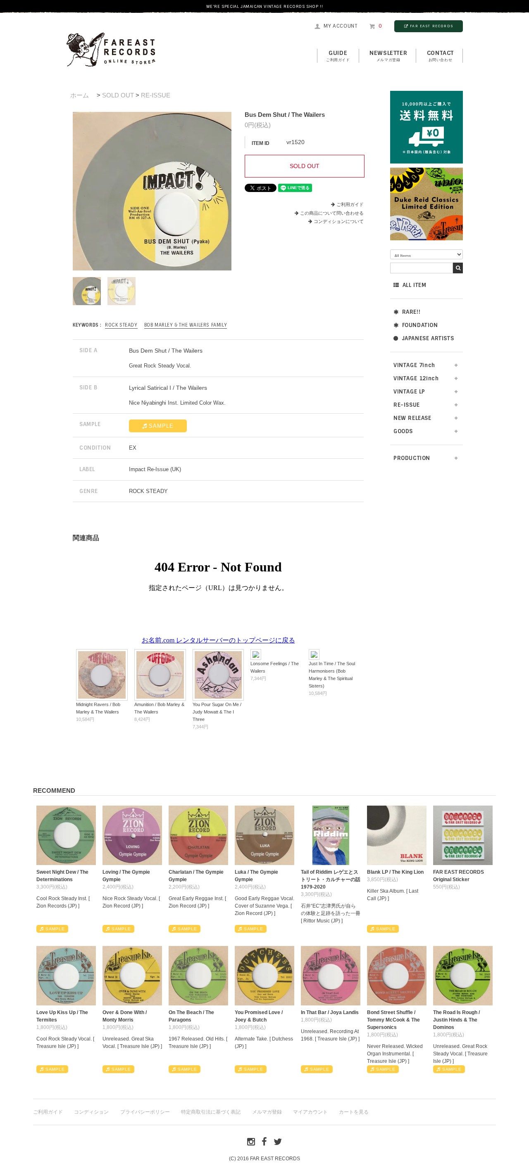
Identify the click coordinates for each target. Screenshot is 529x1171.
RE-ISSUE (155, 95)
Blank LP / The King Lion (395, 872)
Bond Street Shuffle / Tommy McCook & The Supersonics (393, 1020)
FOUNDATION (420, 325)
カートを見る (354, 1112)
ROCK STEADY (121, 325)
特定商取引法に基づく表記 (211, 1112)
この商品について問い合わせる (332, 213)
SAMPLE (161, 426)
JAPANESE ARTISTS (428, 338)
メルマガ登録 (267, 1112)
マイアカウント (310, 1112)
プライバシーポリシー (145, 1112)
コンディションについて (339, 221)
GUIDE (338, 55)
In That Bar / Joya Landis (330, 1012)
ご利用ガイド (350, 204)
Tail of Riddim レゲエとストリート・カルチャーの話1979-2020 (330, 879)
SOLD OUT (118, 95)
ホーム (79, 95)
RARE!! (411, 311)
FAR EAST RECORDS (431, 26)
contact (440, 55)
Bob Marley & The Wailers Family (185, 325)
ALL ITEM (415, 285)
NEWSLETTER (388, 55)
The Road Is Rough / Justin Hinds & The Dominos (456, 1020)
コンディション (91, 1112)
